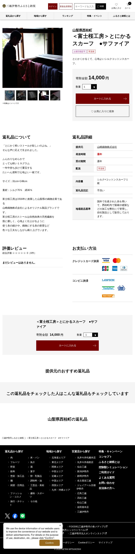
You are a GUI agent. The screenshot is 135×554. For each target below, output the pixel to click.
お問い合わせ (107, 482)
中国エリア (57, 480)
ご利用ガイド (107, 472)
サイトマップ (105, 542)
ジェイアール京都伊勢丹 (86, 487)
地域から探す (40, 16)
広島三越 (81, 493)
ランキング (67, 16)
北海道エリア (58, 457)
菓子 (32, 471)
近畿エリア (57, 476)
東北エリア (57, 462)
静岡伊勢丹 (83, 476)
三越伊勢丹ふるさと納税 (13, 438)
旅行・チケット (17, 503)
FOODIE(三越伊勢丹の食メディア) (87, 526)
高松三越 (81, 498)
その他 (33, 501)
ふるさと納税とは (109, 462)
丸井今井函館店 (85, 462)
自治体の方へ (107, 488)
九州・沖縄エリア (60, 489)
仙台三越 (81, 466)
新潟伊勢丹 (83, 471)
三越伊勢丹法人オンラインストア (87, 533)
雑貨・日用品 (17, 485)
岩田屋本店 (83, 507)
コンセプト (105, 456)
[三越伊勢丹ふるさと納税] (18, 6)
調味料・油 (36, 480)
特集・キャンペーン (110, 451)
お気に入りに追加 (104, 111)
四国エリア (57, 485)
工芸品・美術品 (37, 487)
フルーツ (15, 462)
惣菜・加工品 (17, 476)
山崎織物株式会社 (107, 146)
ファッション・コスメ (16, 495)
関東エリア (57, 466)
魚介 (32, 462)
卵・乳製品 (36, 476)
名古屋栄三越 (84, 480)
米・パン (35, 457)
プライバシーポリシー (62, 542)
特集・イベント (94, 16)
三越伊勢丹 (83, 511)
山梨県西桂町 (82, 30)
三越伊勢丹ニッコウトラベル (70, 530)
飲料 (12, 471)
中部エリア (57, 471)
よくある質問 (107, 477)
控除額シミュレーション (113, 467)
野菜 (12, 466)
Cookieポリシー (86, 542)
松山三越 (81, 502)
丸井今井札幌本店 (86, 457)
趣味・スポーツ (37, 495)
